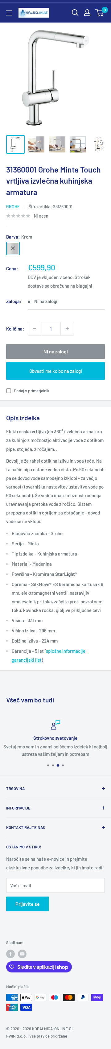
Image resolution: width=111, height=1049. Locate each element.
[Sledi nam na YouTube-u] (22, 954)
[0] (100, 12)
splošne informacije (65, 651)
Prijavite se (27, 904)
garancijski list (27, 660)
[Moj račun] (87, 12)
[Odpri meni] (9, 12)
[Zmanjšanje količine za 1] (34, 328)
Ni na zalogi (55, 351)
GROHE (13, 206)
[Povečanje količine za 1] (67, 328)
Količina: (15, 328)
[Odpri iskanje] (75, 12)
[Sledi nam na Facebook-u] (10, 954)
